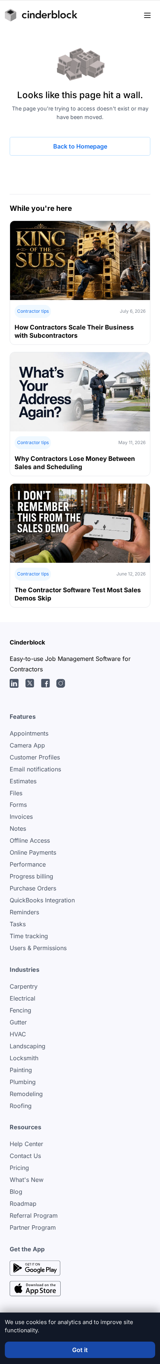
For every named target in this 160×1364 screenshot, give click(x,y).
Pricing (19, 1167)
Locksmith (24, 1058)
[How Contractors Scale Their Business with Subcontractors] (80, 282)
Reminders (24, 912)
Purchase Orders (33, 888)
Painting (21, 1070)
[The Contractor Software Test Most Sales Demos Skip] (80, 545)
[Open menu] (147, 15)
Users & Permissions (38, 948)
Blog (16, 1191)
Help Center (26, 1144)
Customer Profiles (35, 757)
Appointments (29, 733)
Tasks (18, 924)
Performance (28, 864)
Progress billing (31, 876)
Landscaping (27, 1046)
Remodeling (26, 1094)
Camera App (27, 745)
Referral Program (34, 1215)
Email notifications (35, 769)
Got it (80, 1350)
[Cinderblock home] (41, 15)
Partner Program (33, 1227)
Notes (18, 828)
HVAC (18, 1034)
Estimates (23, 781)
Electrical (22, 998)
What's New (27, 1179)
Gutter (18, 1022)
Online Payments (33, 852)
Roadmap (23, 1203)
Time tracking (29, 936)
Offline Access (30, 840)
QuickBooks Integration (42, 900)
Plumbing (23, 1082)
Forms (18, 804)
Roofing (21, 1105)
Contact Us (25, 1155)
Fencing (20, 1010)
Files (16, 793)
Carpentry (24, 986)
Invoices (21, 816)
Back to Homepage (80, 146)
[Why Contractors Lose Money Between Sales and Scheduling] (80, 414)
